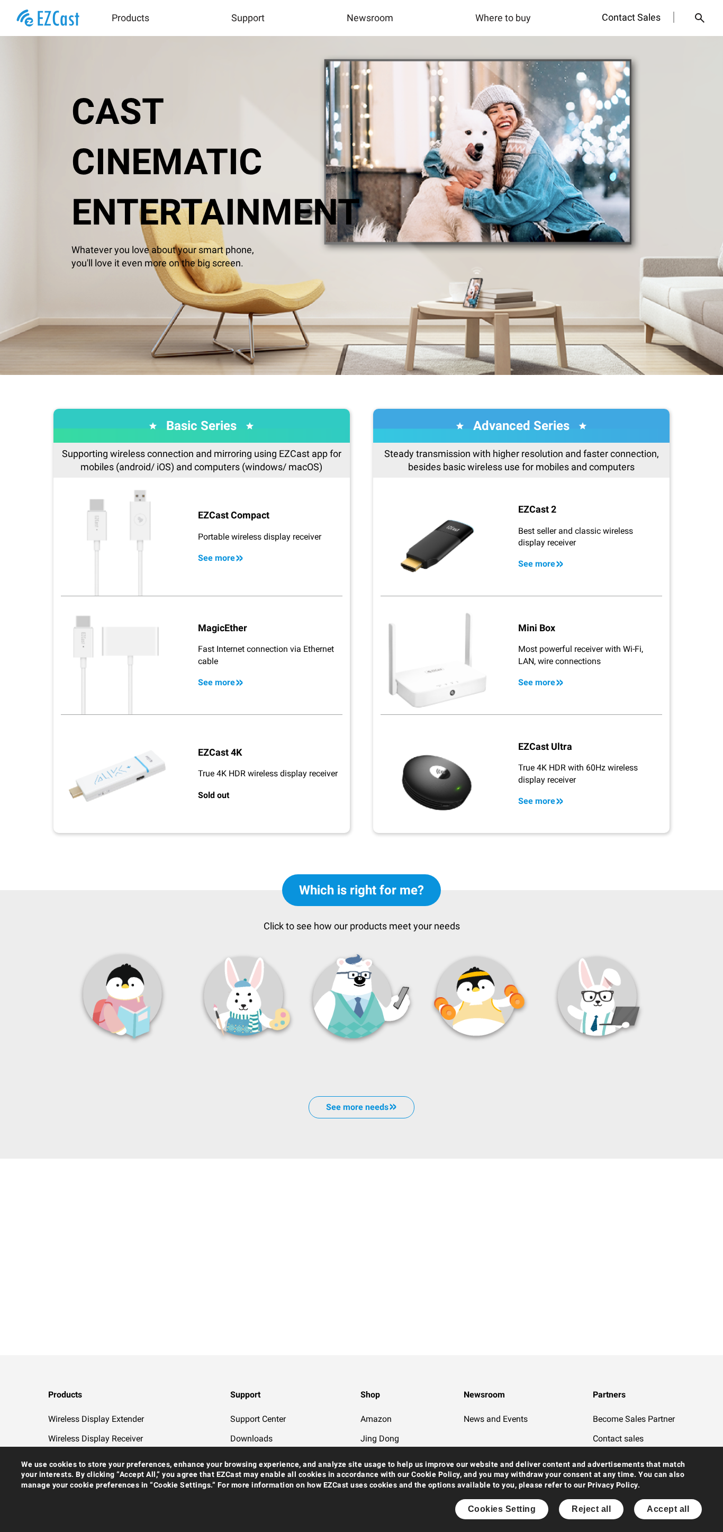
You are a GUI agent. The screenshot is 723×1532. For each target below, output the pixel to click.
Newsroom (370, 17)
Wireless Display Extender (96, 1419)
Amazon (376, 1419)
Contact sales (618, 1439)
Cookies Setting (502, 1508)
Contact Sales (631, 17)
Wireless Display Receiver (95, 1439)
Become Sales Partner (634, 1419)
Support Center (258, 1419)
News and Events (496, 1419)
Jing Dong (379, 1439)
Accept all (668, 1508)
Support (248, 17)
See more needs (357, 1107)
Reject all (591, 1508)
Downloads (251, 1439)
